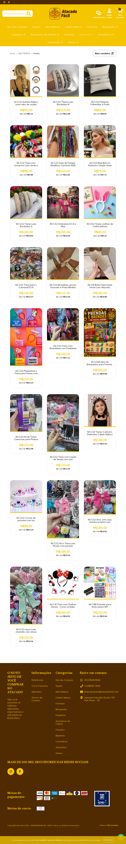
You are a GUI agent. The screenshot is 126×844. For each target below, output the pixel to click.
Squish (36, 26)
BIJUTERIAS (24, 53)
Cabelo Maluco (73, 26)
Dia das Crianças (17, 26)
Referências (37, 680)
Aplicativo (36, 691)
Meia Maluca (52, 26)
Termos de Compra (37, 699)
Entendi (109, 840)
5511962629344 (92, 680)
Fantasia (92, 26)
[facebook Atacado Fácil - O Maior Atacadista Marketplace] (9, 2)
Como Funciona (40, 685)
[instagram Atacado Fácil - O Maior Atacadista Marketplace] (4, 2)
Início (12, 53)
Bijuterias (85, 34)
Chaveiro (69, 34)
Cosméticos (105, 34)
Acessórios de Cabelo (44, 34)
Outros (72, 42)
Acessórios (54, 42)
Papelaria (18, 34)
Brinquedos (109, 26)
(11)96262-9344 (92, 685)
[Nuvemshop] (109, 826)
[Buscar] (28, 13)
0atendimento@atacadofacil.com (101, 691)
